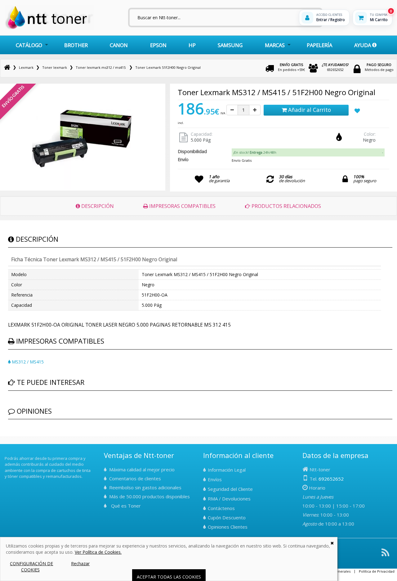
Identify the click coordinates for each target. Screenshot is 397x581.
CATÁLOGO (29, 45)
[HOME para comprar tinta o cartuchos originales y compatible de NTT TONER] (49, 28)
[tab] (308, 152)
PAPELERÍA (319, 45)
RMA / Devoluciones (229, 498)
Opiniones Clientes (228, 527)
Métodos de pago (379, 67)
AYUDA (363, 45)
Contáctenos (221, 508)
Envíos (215, 479)
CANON (119, 45)
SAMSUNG (230, 45)
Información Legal (227, 470)
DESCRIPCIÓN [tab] (97, 205)
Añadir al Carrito (309, 109)
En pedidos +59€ (291, 67)
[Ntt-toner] (7, 67)
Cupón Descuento (227, 517)
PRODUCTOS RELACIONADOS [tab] (285, 205)
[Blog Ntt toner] (385, 554)
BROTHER (76, 45)
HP (192, 45)
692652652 (335, 67)
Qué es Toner (126, 506)
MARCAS (275, 45)
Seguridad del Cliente (230, 489)
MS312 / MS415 (27, 362)
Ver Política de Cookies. (98, 552)
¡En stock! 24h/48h (254, 152)
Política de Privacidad (377, 571)
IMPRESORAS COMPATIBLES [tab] (182, 205)
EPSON (158, 45)
